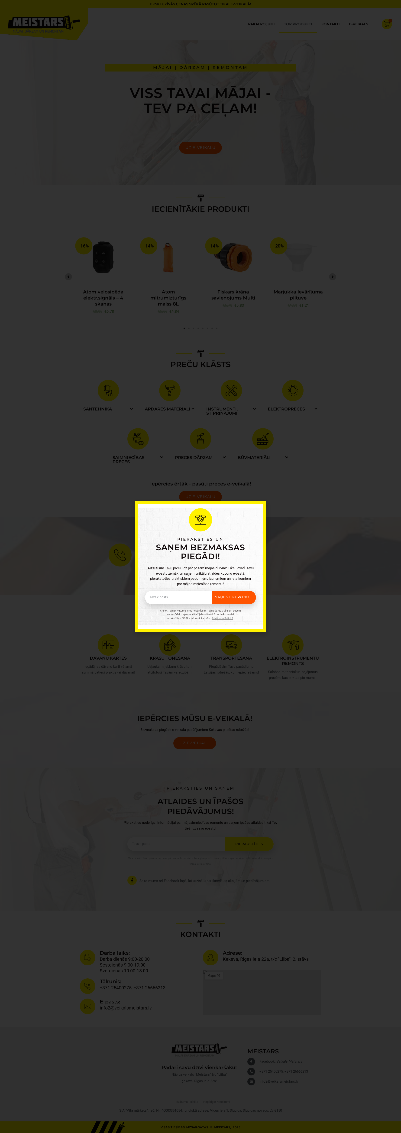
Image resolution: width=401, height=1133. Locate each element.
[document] (200, 566)
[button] (228, 518)
